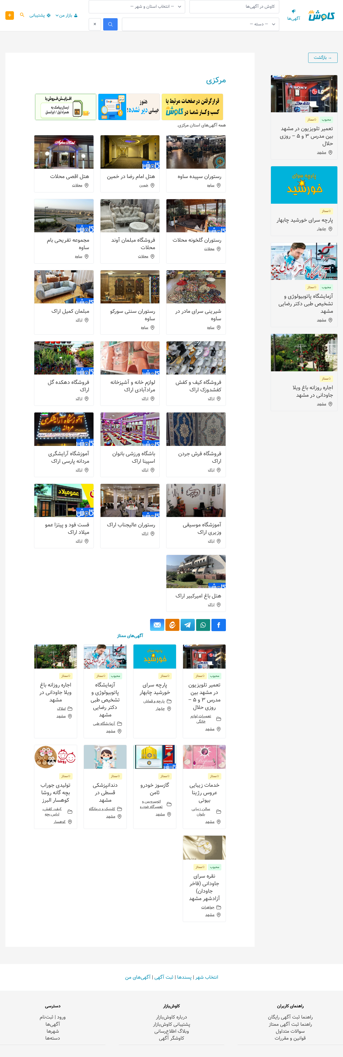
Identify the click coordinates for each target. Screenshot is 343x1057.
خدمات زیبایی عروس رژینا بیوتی (204, 792)
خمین (143, 185)
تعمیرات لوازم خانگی (201, 718)
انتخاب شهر (206, 977)
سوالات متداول (290, 1031)
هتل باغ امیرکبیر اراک (198, 596)
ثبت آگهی (163, 977)
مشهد (321, 152)
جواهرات (207, 907)
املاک (61, 709)
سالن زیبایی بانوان (201, 811)
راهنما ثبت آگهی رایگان (290, 1017)
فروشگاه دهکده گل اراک (68, 386)
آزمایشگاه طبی (104, 724)
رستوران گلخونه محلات (197, 240)
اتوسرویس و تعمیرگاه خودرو (151, 804)
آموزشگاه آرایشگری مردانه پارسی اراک (68, 457)
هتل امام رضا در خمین (131, 176)
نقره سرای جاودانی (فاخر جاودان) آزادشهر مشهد (204, 887)
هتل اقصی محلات (69, 176)
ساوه (210, 185)
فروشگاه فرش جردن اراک (199, 457)
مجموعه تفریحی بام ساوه (68, 244)
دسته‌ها (52, 1038)
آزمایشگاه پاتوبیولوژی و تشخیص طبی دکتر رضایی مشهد (305, 303)
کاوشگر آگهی (171, 1038)
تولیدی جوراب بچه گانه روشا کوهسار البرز (55, 792)
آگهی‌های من (138, 977)
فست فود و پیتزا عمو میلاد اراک (67, 529)
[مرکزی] (188, 625)
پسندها (184, 977)
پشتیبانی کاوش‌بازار (171, 1024)
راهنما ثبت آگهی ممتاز (290, 1024)
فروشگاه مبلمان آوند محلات (133, 244)
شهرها (53, 1031)
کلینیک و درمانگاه (102, 809)
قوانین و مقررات (290, 1038)
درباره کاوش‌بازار (171, 1017)
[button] (21, 15)
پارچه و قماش (154, 701)
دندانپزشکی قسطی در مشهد (105, 792)
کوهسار (60, 822)
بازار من (65, 15)
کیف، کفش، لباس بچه (52, 811)
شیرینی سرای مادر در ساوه (198, 315)
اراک (79, 320)
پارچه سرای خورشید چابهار (305, 220)
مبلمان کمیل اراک (70, 311)
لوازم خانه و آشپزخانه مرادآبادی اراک (132, 386)
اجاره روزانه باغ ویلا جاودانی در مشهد (313, 391)
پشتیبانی (37, 15)
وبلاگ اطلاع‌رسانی (171, 1031)
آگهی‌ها (53, 1024)
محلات (77, 185)
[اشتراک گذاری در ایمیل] (157, 625)
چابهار (321, 229)
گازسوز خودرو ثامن (154, 789)
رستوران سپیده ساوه (199, 176)
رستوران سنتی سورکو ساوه (132, 315)
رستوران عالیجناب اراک (131, 525)
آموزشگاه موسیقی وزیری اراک (202, 529)
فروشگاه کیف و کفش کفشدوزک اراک (198, 386)
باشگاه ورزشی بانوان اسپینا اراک (133, 457)
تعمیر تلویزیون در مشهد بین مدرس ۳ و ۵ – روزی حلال (306, 136)
